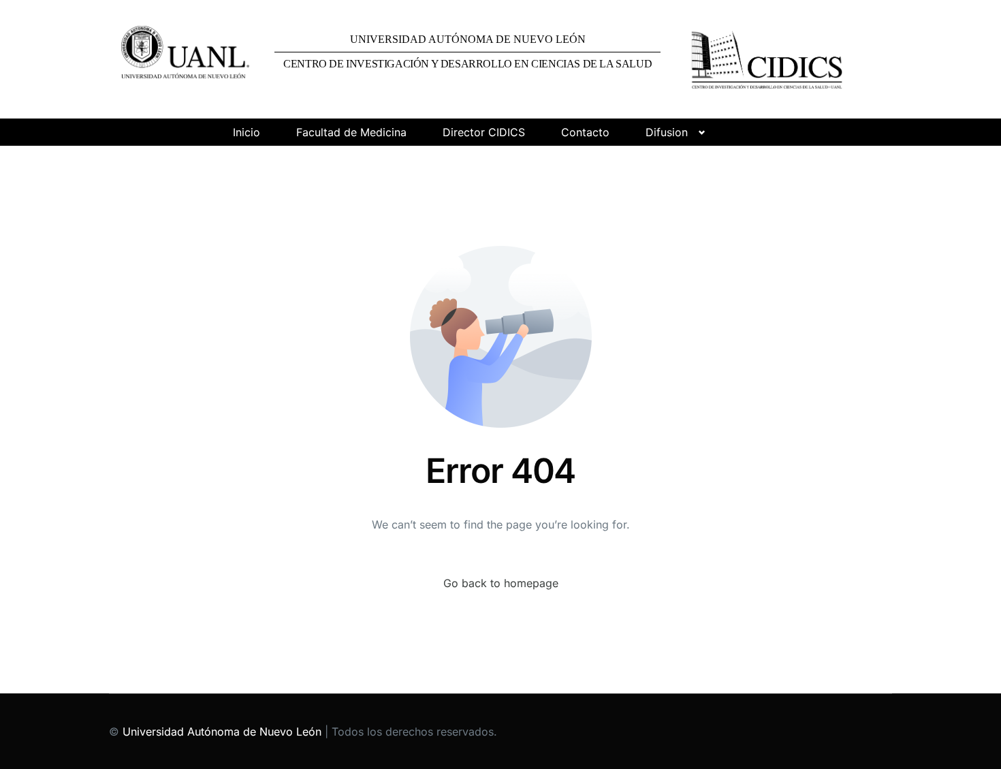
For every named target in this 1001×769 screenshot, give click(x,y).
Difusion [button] (667, 132)
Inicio (246, 132)
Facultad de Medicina (351, 132)
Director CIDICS (484, 132)
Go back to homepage (500, 583)
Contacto (585, 132)
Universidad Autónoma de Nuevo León (222, 731)
